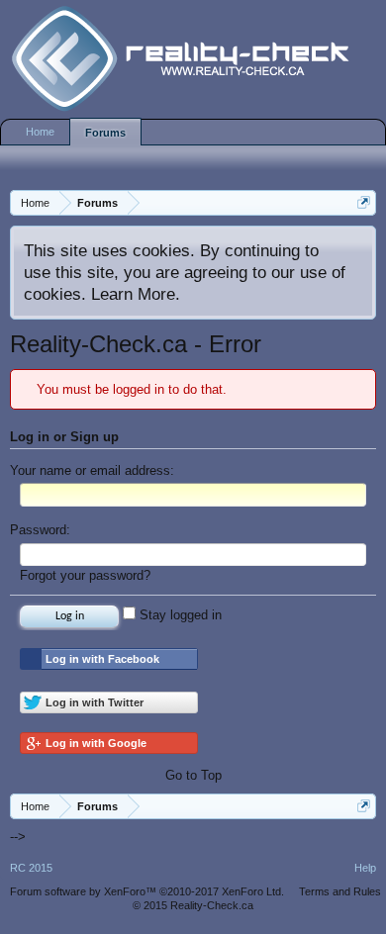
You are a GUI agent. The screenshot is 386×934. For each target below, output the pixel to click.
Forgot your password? (85, 575)
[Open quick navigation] (363, 202)
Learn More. (135, 294)
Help (365, 868)
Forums (105, 133)
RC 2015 (31, 868)
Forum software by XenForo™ (147, 891)
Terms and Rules (340, 891)
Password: (40, 529)
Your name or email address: (92, 470)
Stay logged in (179, 614)
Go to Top (193, 775)
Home (40, 132)
